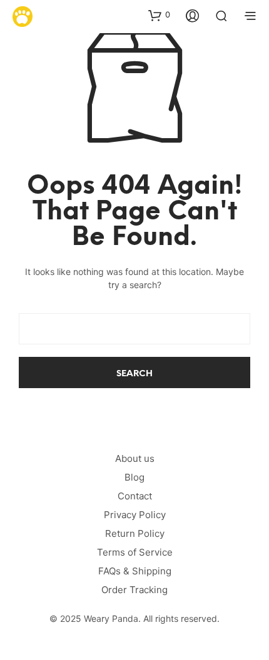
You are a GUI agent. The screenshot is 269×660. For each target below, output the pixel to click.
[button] (159, 15)
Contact (135, 496)
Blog (134, 477)
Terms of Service (135, 552)
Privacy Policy (135, 515)
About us (135, 458)
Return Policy (135, 533)
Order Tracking (134, 590)
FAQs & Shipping (134, 571)
